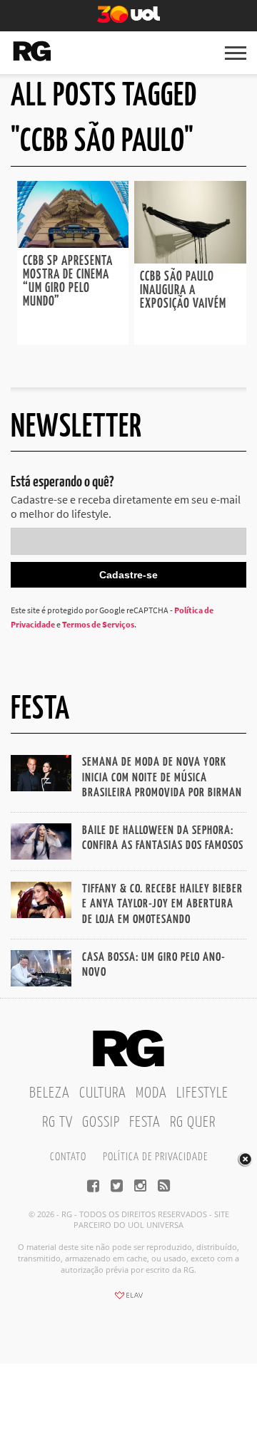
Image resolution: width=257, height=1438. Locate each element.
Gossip (101, 1122)
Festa (145, 1122)
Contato (68, 1157)
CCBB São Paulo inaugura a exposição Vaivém (183, 291)
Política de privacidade (155, 1157)
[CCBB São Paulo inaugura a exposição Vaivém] (190, 259)
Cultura (102, 1093)
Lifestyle (202, 1093)
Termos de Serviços (98, 624)
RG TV (57, 1122)
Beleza (49, 1093)
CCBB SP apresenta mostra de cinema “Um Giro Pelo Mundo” (68, 281)
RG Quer (193, 1122)
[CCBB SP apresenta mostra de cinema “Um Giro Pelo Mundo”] (72, 243)
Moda (151, 1093)
